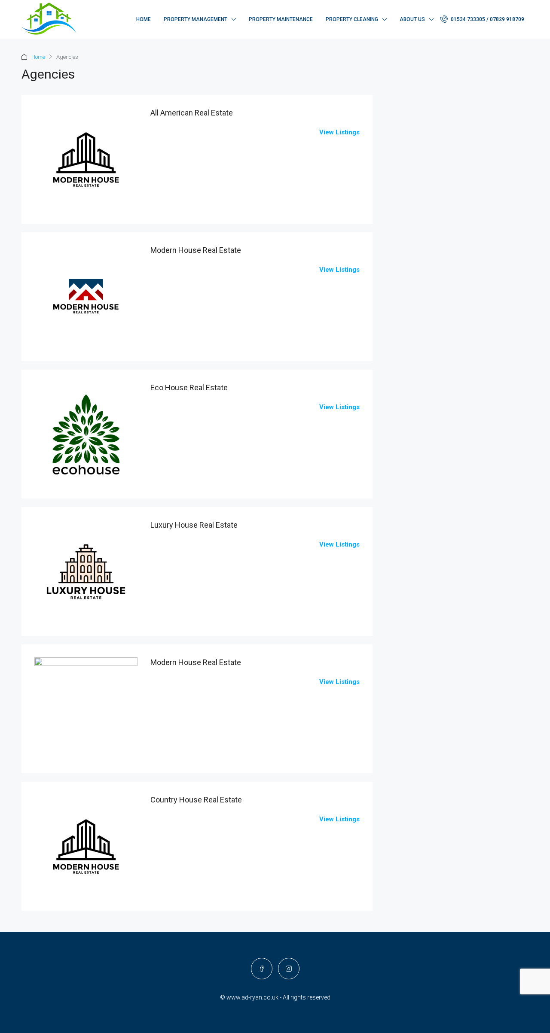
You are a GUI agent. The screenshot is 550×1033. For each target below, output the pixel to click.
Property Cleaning (352, 19)
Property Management (195, 19)
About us (412, 19)
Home (143, 19)
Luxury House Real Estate (194, 524)
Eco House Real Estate (189, 387)
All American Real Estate (191, 112)
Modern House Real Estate (195, 250)
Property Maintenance (281, 19)
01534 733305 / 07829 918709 (486, 19)
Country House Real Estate (196, 799)
